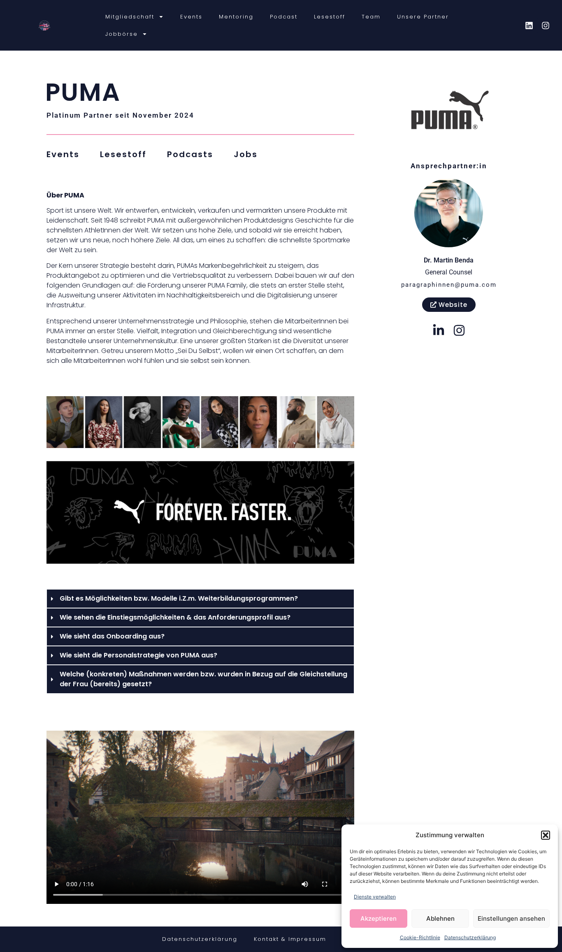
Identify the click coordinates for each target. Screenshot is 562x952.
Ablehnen (440, 918)
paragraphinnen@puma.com (449, 284)
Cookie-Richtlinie (420, 937)
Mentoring (236, 17)
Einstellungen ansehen (511, 918)
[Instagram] (545, 25)
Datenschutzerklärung (470, 937)
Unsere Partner (423, 17)
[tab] (62, 154)
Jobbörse (121, 34)
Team (371, 17)
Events (191, 17)
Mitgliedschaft (129, 17)
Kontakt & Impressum (290, 939)
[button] (545, 835)
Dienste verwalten (375, 897)
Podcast (283, 17)
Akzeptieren (378, 918)
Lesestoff (329, 17)
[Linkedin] (529, 25)
